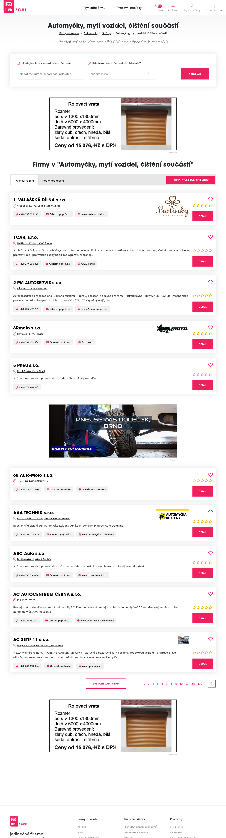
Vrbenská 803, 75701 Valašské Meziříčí (38, 205)
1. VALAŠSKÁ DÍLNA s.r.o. (39, 200)
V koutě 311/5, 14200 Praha (32, 288)
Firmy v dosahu (69, 33)
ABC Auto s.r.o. (29, 554)
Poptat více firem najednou (191, 179)
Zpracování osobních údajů (140, 826)
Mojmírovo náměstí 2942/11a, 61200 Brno (40, 645)
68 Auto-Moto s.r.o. (33, 476)
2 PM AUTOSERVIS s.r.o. (38, 283)
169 (193, 683)
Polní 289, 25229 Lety (29, 600)
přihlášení (176, 832)
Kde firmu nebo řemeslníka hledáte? (116, 63)
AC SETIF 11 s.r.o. (31, 640)
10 (181, 683)
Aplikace (83, 826)
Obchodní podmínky (136, 832)
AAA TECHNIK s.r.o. (33, 513)
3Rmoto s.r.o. (27, 328)
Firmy (81, 832)
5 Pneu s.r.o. (26, 366)
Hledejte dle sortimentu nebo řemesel (46, 63)
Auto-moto (90, 33)
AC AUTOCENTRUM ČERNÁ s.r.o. (47, 595)
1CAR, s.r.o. (25, 238)
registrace (176, 826)
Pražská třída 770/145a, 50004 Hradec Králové (43, 518)
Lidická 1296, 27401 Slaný (31, 371)
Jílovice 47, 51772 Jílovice (30, 333)
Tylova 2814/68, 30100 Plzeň (33, 481)
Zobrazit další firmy (106, 683)
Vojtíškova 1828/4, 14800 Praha (34, 243)
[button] (52, 123)
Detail (203, 216)
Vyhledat (195, 73)
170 (200, 683)
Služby (106, 33)
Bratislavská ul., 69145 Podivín (34, 559)
